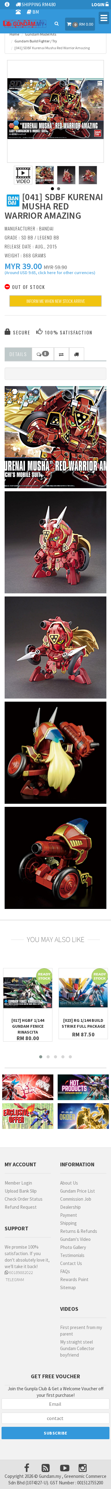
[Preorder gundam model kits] (83, 1116)
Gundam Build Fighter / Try (35, 41)
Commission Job (75, 1199)
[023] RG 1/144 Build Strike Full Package (83, 1023)
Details (18, 354)
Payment (68, 1215)
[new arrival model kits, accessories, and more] (27, 1087)
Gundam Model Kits (40, 34)
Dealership (70, 1207)
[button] (23, 266)
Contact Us (71, 1263)
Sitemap (68, 1287)
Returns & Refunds (78, 1231)
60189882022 (20, 1272)
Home (14, 34)
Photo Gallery (73, 1247)
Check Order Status (24, 1199)
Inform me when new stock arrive (56, 301)
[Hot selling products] (83, 1087)
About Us (69, 1183)
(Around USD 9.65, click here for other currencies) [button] (50, 273)
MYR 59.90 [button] (55, 267)
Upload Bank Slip (21, 1191)
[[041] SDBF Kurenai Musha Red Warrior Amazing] (55, 108)
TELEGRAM (14, 1279)
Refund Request (21, 1207)
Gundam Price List (77, 1191)
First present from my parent (81, 1330)
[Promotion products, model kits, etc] (27, 1116)
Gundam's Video (75, 1239)
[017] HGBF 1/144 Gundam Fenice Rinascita (27, 1026)
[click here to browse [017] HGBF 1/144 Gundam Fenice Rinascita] (27, 992)
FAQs (65, 1271)
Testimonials (72, 1255)
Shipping (68, 1223)
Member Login (18, 1183)
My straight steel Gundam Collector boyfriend (77, 1348)
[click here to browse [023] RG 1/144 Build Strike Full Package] (83, 992)
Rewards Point (74, 1279)
